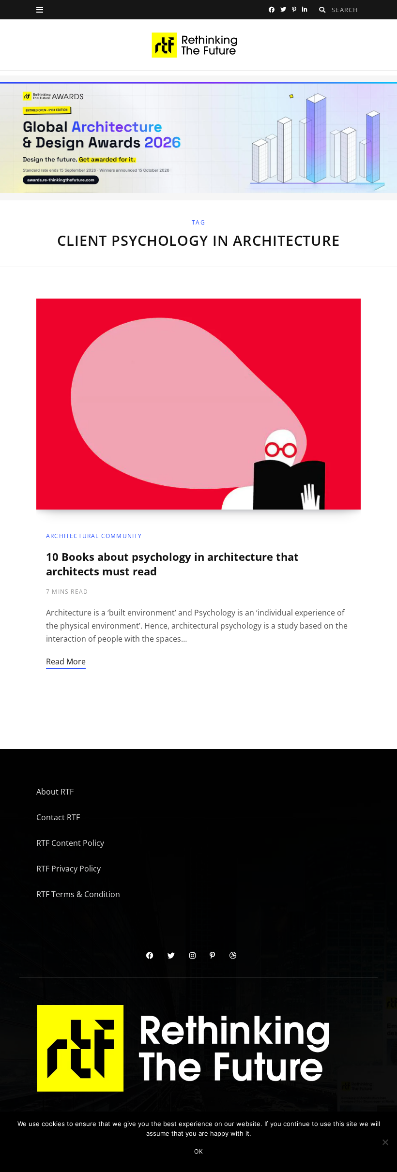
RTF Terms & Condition (78, 894)
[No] (385, 1142)
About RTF (55, 791)
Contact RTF (58, 817)
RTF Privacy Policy (68, 868)
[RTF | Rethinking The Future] (199, 45)
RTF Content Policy (70, 843)
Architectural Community (94, 536)
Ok (198, 1151)
